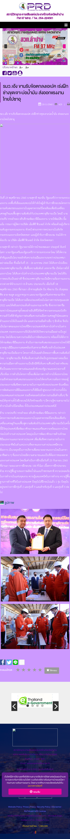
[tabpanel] (35, 700)
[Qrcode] (22, 662)
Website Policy (15, 807)
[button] (66, 25)
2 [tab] (32, 705)
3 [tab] (37, 705)
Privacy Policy (29, 807)
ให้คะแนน (53, 670)
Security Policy (43, 807)
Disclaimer (56, 807)
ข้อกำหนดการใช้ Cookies (35, 811)
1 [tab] (27, 705)
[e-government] (35, 700)
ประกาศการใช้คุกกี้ (35, 785)
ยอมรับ (36, 791)
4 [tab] (42, 705)
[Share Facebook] (3, 662)
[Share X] (9, 662)
